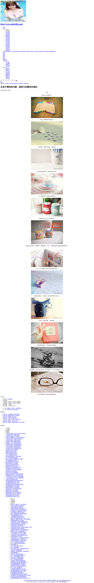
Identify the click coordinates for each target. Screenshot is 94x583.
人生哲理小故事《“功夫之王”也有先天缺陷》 (16, 433)
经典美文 (8, 64)
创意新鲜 (8, 40)
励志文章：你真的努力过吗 (17, 553)
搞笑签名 (8, 78)
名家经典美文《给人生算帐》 (12, 489)
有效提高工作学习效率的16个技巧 (13, 467)
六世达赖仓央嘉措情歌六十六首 (18, 568)
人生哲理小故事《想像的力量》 (13, 434)
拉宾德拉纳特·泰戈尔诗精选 (17, 572)
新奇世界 (8, 46)
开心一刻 (5, 67)
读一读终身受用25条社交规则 (12, 461)
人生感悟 (5, 51)
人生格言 (28, 51)
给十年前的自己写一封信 (16, 536)
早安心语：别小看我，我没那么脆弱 (11, 414)
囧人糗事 (8, 38)
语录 (4, 54)
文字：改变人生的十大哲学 (17, 545)
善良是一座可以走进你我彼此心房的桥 (14, 458)
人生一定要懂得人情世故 (11, 454)
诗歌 (4, 56)
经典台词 (69, 580)
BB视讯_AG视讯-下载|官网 (12, 83)
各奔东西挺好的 (14, 552)
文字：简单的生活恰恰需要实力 (18, 555)
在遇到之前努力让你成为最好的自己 (19, 509)
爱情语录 (30, 580)
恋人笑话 (8, 71)
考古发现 (8, 34)
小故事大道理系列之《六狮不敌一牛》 (19, 523)
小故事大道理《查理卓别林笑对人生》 (19, 535)
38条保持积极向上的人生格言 (17, 520)
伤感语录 (54, 580)
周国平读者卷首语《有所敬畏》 (13, 487)
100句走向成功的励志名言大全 (18, 517)
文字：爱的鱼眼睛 (15, 547)
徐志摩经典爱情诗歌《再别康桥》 (18, 563)
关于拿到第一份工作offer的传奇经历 (14, 469)
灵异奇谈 (8, 39)
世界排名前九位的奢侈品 (11, 471)
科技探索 (8, 32)
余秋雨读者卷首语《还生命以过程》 (14, 492)
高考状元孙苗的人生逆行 (11, 450)
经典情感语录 (52, 51)
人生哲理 (8, 62)
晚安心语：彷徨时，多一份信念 (10, 420)
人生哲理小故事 (15, 51)
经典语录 (8, 50)
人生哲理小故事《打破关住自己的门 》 (14, 438)
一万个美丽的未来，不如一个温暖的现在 (15, 477)
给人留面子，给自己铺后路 (12, 449)
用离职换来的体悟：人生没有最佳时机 (14, 475)
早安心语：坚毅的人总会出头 (9, 416)
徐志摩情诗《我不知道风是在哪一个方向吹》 (21, 575)
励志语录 (35, 580)
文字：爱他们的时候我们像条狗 (18, 543)
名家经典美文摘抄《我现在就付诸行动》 (15, 484)
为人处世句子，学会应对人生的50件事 (14, 476)
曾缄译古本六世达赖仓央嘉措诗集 (18, 566)
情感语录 (45, 580)
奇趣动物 (8, 36)
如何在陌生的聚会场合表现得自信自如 (14, 480)
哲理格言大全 (42, 51)
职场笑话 (8, 76)
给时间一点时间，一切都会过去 (14, 408)
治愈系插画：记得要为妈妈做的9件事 (19, 521)
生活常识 (8, 43)
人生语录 (36, 51)
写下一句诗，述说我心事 (16, 567)
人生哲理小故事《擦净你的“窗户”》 (14, 441)
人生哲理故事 (22, 51)
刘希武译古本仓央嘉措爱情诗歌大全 (19, 562)
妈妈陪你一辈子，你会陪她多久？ (18, 531)
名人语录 (59, 580)
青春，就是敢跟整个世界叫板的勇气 (19, 513)
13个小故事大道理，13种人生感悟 (18, 533)
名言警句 (9, 51)
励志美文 (47, 51)
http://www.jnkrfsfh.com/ (12, 24)
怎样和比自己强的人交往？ (12, 453)
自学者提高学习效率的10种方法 (13, 468)
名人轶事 (8, 42)
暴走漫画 (8, 72)
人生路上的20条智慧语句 (16, 549)
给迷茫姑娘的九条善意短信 (17, 507)
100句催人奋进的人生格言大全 (18, 508)
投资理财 (8, 44)
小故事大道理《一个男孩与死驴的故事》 (20, 537)
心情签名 (8, 48)
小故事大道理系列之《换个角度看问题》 (20, 529)
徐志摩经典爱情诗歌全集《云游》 (18, 571)
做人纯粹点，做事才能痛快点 (17, 557)
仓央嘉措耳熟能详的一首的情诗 (18, 564)
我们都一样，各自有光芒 (12, 409)
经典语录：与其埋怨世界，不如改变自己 (20, 551)
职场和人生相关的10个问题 (12, 465)
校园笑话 (8, 74)
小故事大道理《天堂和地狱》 (17, 525)
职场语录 (49, 580)
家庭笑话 (8, 75)
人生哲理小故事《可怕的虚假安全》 (14, 444)
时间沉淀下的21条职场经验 (12, 472)
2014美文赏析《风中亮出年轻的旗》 (14, 488)
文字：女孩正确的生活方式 (17, 556)
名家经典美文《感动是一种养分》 (13, 493)
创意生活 (32, 51)
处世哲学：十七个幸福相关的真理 (13, 442)
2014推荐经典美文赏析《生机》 (13, 496)
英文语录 (40, 580)
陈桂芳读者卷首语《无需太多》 (13, 495)
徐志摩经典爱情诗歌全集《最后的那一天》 (20, 578)
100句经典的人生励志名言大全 (18, 512)
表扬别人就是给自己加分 (11, 452)
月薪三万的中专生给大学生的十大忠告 (14, 473)
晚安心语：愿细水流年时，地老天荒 (11, 415)
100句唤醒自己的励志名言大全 (18, 516)
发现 (4, 28)
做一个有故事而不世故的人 (12, 457)
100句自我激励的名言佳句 (17, 515)
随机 (2, 82)
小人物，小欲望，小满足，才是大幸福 (11, 419)
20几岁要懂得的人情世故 (11, 460)
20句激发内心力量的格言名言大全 (18, 511)
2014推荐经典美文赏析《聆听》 (13, 481)
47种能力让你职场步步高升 (12, 479)
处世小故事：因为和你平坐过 (12, 464)
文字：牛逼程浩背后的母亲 (17, 559)
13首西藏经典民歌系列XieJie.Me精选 (19, 574)
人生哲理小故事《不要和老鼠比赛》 (14, 445)
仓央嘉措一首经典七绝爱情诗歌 (18, 560)
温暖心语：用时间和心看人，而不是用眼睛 (20, 519)
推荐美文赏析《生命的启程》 (12, 491)
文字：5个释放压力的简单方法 (18, 541)
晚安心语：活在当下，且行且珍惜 (18, 504)
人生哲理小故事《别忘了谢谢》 (13, 436)
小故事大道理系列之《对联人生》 (18, 539)
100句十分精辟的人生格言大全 (18, 505)
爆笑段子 (8, 70)
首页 (4, 27)
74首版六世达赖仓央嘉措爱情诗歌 (18, 576)
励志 (4, 58)
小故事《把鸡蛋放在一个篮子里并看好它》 (15, 437)
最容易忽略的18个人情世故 (12, 463)
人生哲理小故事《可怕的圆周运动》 (14, 448)
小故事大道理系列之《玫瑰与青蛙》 (19, 540)
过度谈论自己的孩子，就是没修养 (13, 456)
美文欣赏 (5, 60)
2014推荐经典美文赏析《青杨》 (13, 485)
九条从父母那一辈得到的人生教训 (18, 532)
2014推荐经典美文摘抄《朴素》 (13, 483)
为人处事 (8, 66)
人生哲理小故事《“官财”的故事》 (13, 440)
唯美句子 (5, 59)
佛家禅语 (64, 580)
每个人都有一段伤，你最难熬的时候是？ (20, 548)
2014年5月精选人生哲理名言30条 (13, 446)
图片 (4, 52)
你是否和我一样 (14, 544)
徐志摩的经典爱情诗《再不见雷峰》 (19, 570)
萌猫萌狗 (8, 68)
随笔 (4, 55)
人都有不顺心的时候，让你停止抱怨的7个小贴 (21, 527)
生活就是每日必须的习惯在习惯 (18, 524)
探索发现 (21, 83)
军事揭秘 (8, 35)
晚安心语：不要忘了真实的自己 (10, 418)
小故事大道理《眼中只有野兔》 (18, 528)
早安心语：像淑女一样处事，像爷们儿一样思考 (14, 422)
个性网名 (8, 47)
